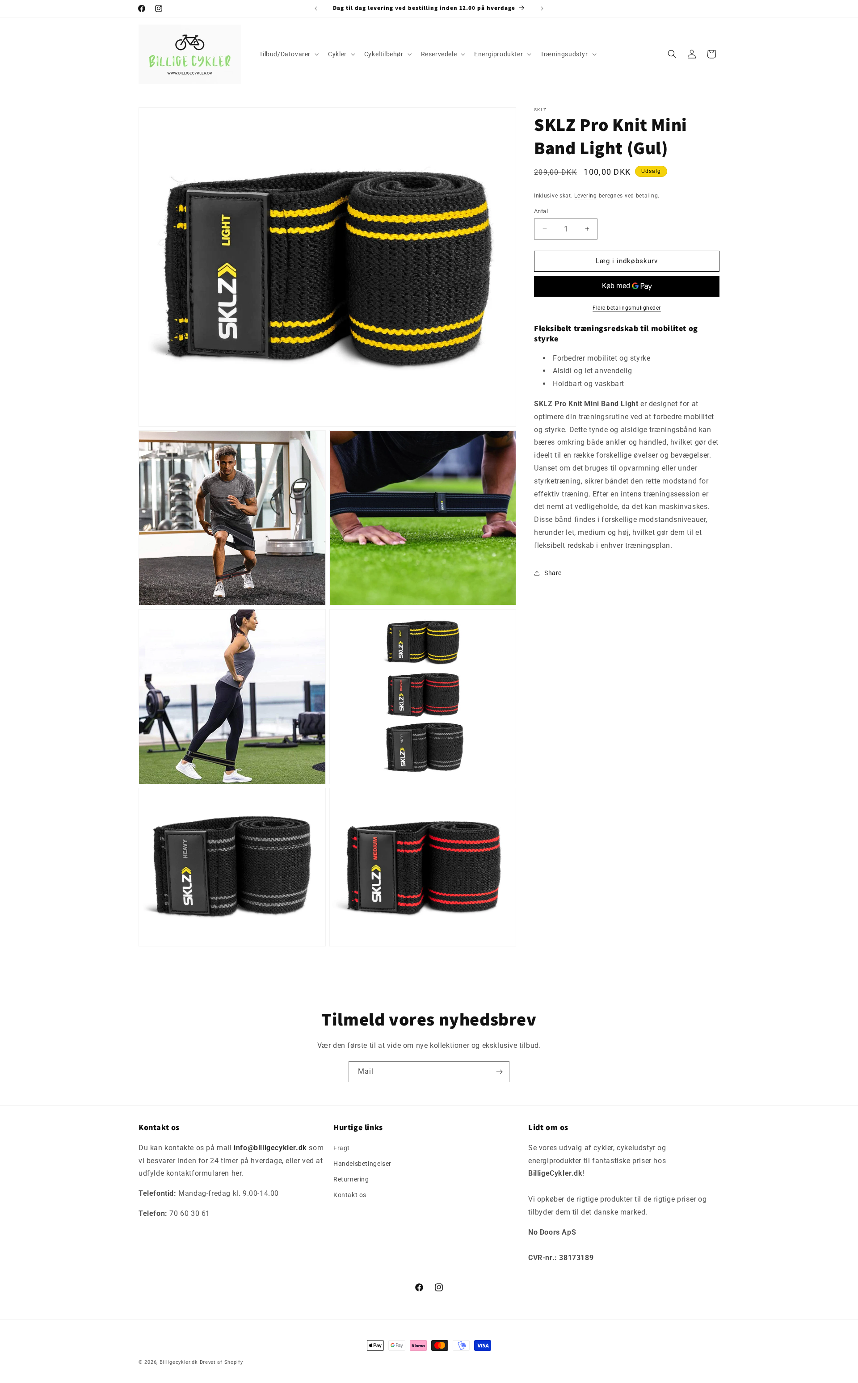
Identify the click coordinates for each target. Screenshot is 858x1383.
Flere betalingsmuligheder (627, 308)
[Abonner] (499, 1071)
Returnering (351, 1179)
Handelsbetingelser (362, 1163)
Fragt (341, 1147)
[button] (288, 54)
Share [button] (553, 572)
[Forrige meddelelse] (316, 8)
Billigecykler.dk (179, 1362)
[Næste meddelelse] (542, 8)
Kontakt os (349, 1194)
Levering (585, 196)
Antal (541, 211)
